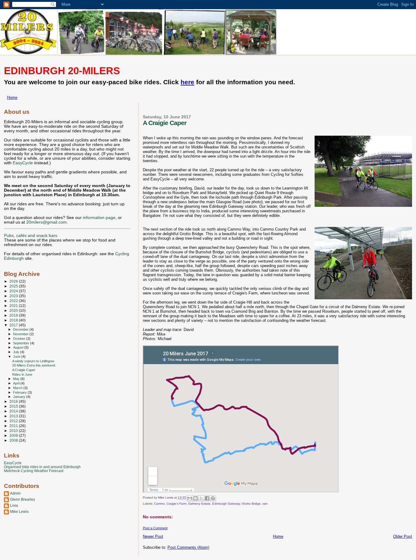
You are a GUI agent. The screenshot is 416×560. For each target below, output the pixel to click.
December (21, 329)
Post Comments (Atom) (188, 547)
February (20, 392)
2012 (14, 421)
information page (99, 217)
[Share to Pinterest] (213, 498)
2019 (14, 315)
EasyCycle (23, 163)
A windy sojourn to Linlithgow (33, 361)
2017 (14, 325)
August (18, 347)
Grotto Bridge (251, 503)
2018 (14, 320)
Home (12, 97)
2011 (14, 426)
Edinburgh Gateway (226, 503)
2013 (14, 416)
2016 (14, 401)
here (187, 81)
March (18, 388)
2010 (14, 431)
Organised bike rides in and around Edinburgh (42, 467)
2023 (14, 296)
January (19, 396)
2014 (14, 411)
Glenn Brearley (22, 499)
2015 (14, 406)
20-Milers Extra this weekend (33, 365)
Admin (15, 493)
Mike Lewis (19, 511)
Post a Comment (155, 528)
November (21, 334)
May (16, 379)
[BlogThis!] (195, 498)
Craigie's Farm (176, 503)
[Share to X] (201, 498)
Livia (14, 505)
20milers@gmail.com (46, 222)
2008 (14, 440)
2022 (14, 301)
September (21, 343)
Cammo (159, 503)
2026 (14, 281)
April (16, 383)
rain (265, 503)
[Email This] (190, 498)
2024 (14, 291)
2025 (14, 286)
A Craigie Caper (23, 370)
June (17, 356)
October (19, 338)
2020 (14, 310)
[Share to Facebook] (207, 498)
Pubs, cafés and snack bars (30, 235)
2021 (14, 306)
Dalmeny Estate (199, 503)
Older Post (402, 536)
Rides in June (22, 374)
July (16, 352)
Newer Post (153, 536)
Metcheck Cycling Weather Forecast (33, 471)
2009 (14, 435)
